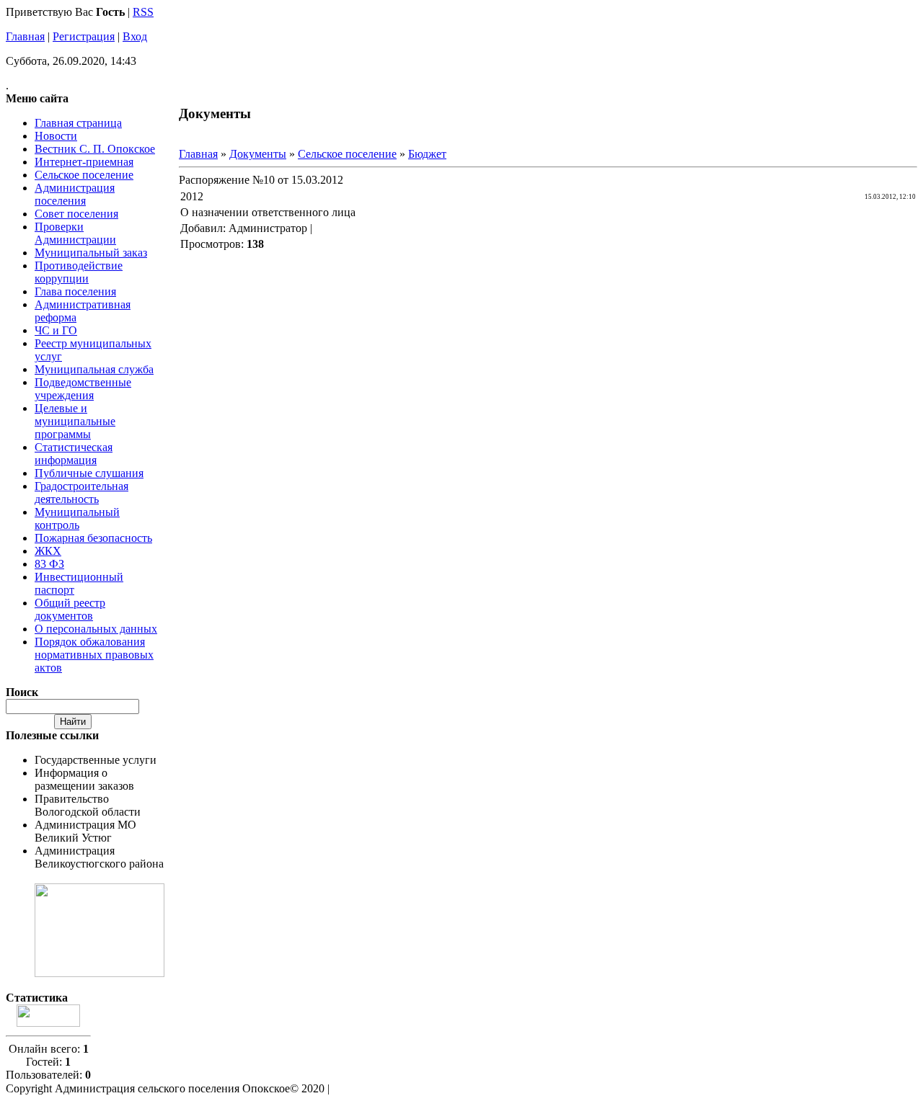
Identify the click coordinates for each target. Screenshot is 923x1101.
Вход (135, 36)
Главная (25, 36)
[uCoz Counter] (48, 1023)
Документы (257, 154)
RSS (143, 12)
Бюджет (427, 154)
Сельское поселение (347, 154)
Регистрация (84, 36)
